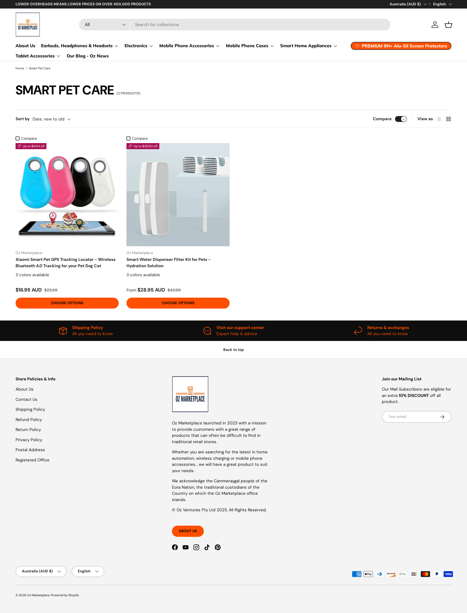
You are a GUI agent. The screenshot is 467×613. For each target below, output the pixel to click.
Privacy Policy (29, 439)
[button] (448, 24)
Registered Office (32, 460)
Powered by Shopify (65, 595)
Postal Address (30, 449)
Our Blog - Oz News (88, 56)
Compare (382, 118)
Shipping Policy (30, 409)
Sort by (23, 118)
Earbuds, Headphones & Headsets (77, 45)
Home (20, 68)
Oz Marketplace (38, 595)
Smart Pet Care (39, 68)
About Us (25, 45)
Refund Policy (29, 419)
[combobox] (234, 24)
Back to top (233, 349)
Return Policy (28, 429)
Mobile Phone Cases (247, 45)
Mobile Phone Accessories (186, 45)
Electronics (136, 45)
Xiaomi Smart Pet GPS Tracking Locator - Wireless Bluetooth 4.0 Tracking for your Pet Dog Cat (66, 262)
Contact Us (26, 399)
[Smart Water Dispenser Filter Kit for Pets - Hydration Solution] (178, 194)
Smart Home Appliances (306, 45)
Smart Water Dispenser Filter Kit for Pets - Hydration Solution (168, 262)
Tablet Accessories (35, 56)
